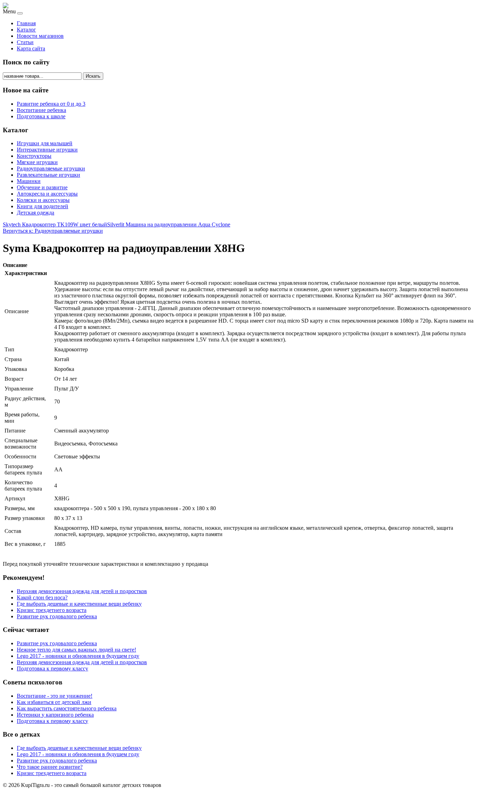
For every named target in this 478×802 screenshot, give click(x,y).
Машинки (29, 181)
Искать (93, 76)
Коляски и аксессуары (43, 200)
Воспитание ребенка (41, 110)
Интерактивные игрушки (47, 150)
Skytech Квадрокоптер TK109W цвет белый (55, 224)
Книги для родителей (42, 206)
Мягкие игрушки (37, 162)
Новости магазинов (40, 36)
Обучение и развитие (42, 187)
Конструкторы (34, 156)
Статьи (25, 42)
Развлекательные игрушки (48, 175)
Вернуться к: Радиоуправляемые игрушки (53, 231)
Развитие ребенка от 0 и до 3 (51, 104)
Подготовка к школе (41, 116)
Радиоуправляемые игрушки (51, 168)
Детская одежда (35, 213)
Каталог (26, 30)
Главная (26, 23)
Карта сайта (31, 48)
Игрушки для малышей (44, 143)
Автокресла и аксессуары (47, 194)
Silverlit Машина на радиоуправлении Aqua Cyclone (168, 224)
